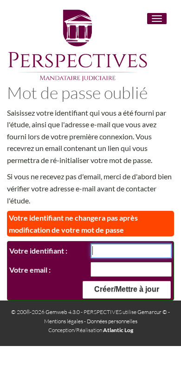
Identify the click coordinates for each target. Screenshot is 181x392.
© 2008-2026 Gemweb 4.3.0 (45, 311)
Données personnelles (112, 321)
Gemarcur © (152, 311)
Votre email (29, 269)
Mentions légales (63, 321)
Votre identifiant (37, 250)
